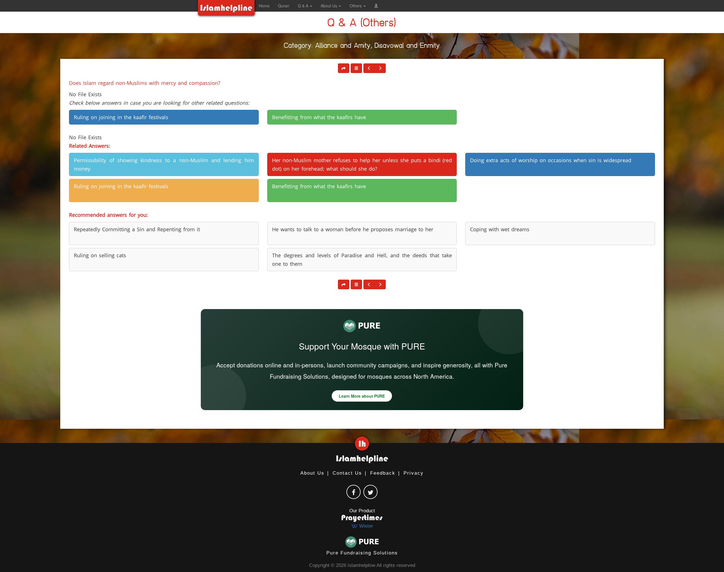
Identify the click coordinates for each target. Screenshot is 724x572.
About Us (312, 473)
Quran (283, 5)
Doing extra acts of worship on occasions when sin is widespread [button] (550, 160)
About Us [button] (329, 5)
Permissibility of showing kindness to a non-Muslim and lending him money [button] (164, 164)
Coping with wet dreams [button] (499, 229)
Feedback (382, 473)
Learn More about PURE (362, 396)
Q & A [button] (303, 5)
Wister (365, 526)
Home (264, 5)
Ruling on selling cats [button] (100, 255)
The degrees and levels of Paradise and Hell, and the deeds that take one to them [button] (362, 259)
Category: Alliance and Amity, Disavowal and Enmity (362, 46)
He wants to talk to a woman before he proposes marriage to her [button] (352, 229)
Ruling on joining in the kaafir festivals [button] (121, 117)
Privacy (414, 473)
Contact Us (347, 473)
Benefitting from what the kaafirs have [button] (319, 117)
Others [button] (356, 5)
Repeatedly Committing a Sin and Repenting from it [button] (137, 229)
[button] (376, 5)
